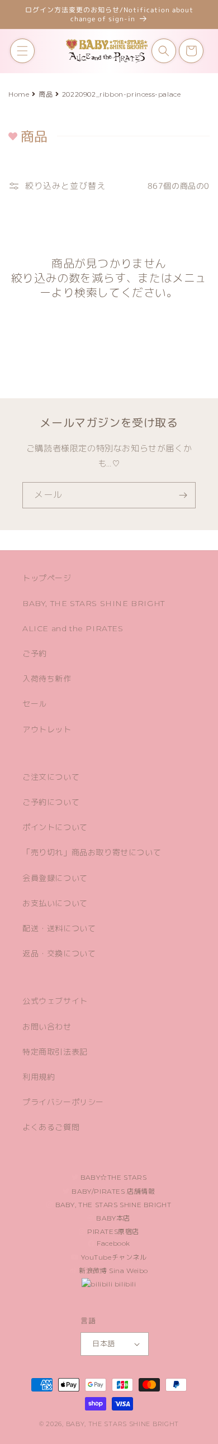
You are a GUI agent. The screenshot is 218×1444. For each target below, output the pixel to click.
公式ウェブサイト (55, 1001)
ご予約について (50, 802)
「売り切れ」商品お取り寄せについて (91, 852)
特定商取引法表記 (55, 1052)
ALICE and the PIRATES (73, 628)
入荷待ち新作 (47, 679)
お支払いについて (55, 903)
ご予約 (34, 654)
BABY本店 (112, 1218)
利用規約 (38, 1077)
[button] (22, 51)
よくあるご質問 (50, 1127)
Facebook (112, 1243)
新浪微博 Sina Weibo (113, 1270)
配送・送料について (59, 928)
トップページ (47, 578)
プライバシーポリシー (63, 1102)
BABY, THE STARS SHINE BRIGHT (93, 603)
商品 (46, 94)
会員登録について (55, 878)
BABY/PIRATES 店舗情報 (112, 1191)
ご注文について (50, 777)
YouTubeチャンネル (113, 1257)
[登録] (182, 495)
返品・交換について (59, 954)
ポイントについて (55, 827)
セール (34, 704)
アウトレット (47, 730)
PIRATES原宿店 (113, 1231)
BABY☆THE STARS (112, 1177)
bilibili (124, 1284)
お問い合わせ (47, 1027)
